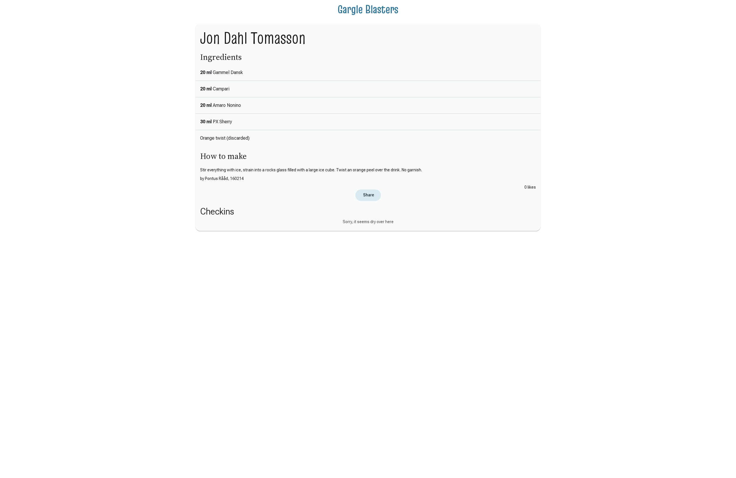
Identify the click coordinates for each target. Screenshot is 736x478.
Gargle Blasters (368, 9)
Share (368, 195)
